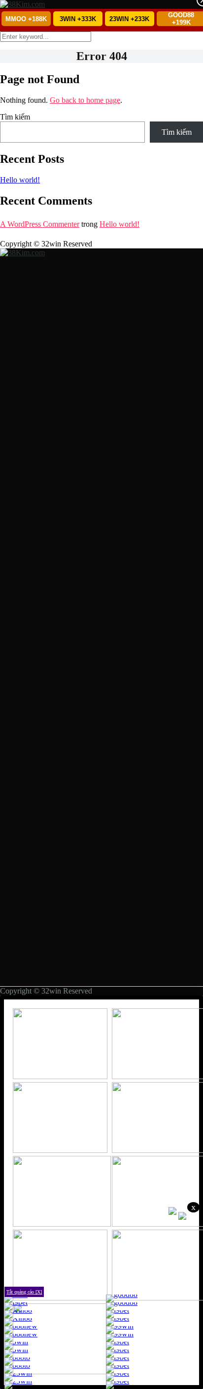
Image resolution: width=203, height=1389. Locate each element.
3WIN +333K (78, 19)
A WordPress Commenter (39, 224)
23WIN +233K (129, 19)
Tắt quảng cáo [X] (24, 1292)
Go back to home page (85, 100)
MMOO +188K (26, 19)
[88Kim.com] (22, 4)
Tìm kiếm (15, 117)
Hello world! (20, 180)
